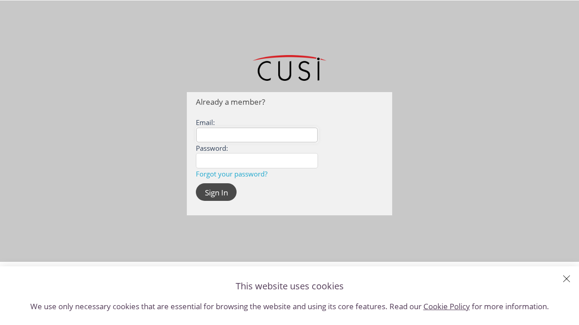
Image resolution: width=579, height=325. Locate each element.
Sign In (216, 192)
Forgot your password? (231, 173)
